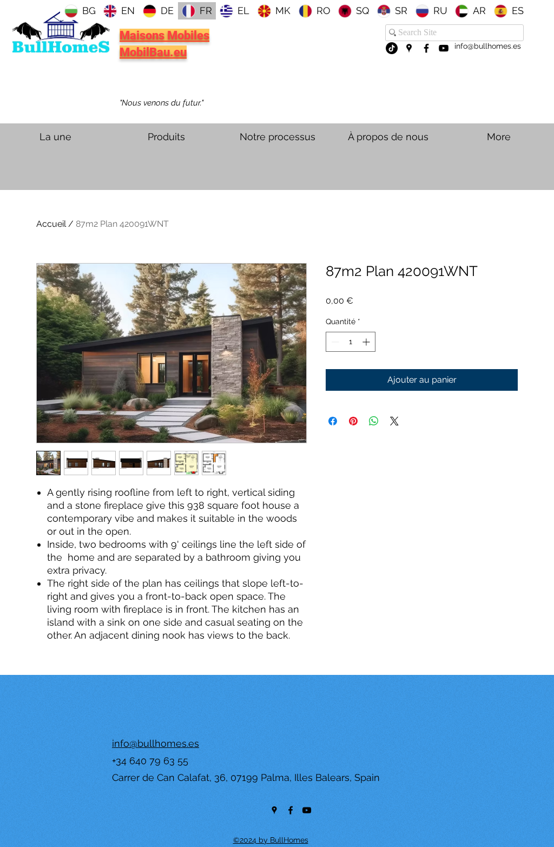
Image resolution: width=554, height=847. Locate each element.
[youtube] (444, 48)
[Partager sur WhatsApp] (373, 421)
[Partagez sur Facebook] (332, 421)
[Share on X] (394, 421)
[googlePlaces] (409, 48)
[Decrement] (334, 341)
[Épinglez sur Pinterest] (353, 421)
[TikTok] (392, 48)
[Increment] (367, 341)
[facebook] (426, 48)
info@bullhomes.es (487, 46)
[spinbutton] (350, 341)
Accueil (51, 224)
